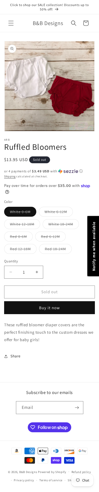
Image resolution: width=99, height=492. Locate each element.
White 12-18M (25, 225)
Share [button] (15, 356)
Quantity (11, 261)
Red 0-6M (21, 237)
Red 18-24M (58, 250)
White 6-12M (59, 213)
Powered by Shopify (52, 472)
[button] (11, 23)
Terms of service (50, 480)
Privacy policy (24, 480)
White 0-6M (23, 213)
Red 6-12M (53, 237)
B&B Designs (28, 472)
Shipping (10, 176)
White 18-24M (63, 225)
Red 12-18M (23, 250)
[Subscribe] (77, 407)
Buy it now (49, 307)
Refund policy (81, 472)
